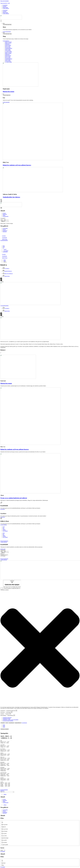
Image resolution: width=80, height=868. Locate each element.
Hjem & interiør (8, 45)
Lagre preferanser (18, 722)
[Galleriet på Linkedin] (5, 539)
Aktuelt (4, 529)
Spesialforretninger (8, 48)
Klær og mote (7, 46)
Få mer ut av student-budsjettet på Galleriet (13, 498)
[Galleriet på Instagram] (3, 539)
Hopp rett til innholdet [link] (4, 0)
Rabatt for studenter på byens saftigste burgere (17, 165)
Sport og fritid (7, 49)
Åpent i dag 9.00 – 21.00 (5, 3)
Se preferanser (11, 722)
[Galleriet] (11, 19)
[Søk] (1, 200)
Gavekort (4, 6)
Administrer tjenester (6, 718)
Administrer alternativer (7, 717)
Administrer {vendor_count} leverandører (10, 719)
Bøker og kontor (8, 42)
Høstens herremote (8, 91)
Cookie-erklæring (3, 542)
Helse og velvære (8, 41)
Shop (4, 526)
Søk (1, 791)
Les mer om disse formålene (8, 720)
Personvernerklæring (4, 540)
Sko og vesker (7, 47)
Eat (3, 527)
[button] (40, 648)
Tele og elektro (8, 50)
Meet (4, 528)
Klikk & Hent (5, 7)
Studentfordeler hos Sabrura (11, 197)
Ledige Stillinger (6, 8)
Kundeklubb (5, 5)
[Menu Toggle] (1, 21)
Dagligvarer (7, 44)
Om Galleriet (5, 530)
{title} (4, 724)
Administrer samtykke (4, 729)
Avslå (7, 722)
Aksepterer (3, 722)
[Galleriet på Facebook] (1, 539)
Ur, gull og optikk (8, 51)
